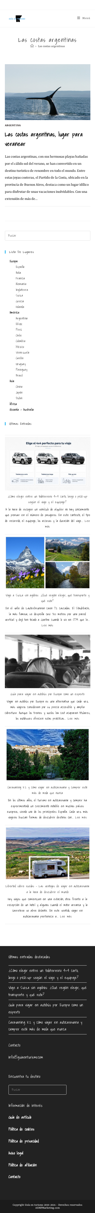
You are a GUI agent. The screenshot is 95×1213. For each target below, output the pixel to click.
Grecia (20, 301)
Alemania (21, 283)
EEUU (19, 323)
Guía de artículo (20, 1117)
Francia (20, 278)
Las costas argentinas (51, 46)
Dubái (19, 398)
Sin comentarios (20, 212)
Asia (12, 381)
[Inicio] (32, 46)
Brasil (19, 375)
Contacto (14, 1176)
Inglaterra (22, 289)
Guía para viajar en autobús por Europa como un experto (47, 694)
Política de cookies (22, 1129)
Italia (18, 272)
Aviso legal (16, 1153)
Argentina (13, 125)
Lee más (47, 625)
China (19, 386)
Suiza (19, 295)
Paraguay (22, 369)
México (20, 346)
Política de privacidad (24, 1141)
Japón (19, 392)
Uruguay (21, 364)
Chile (19, 335)
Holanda (20, 306)
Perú (19, 329)
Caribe (20, 358)
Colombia (21, 341)
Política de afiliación (23, 1165)
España (20, 266)
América (14, 312)
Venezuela (22, 352)
